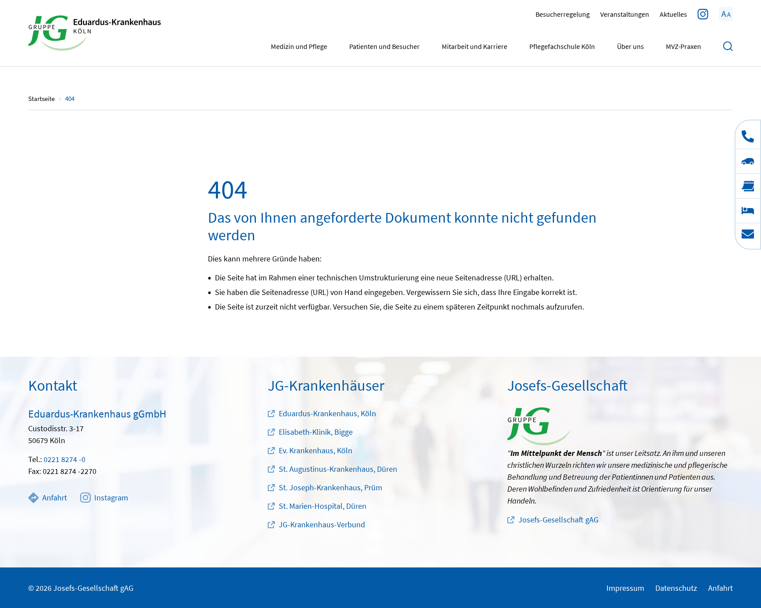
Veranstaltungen (624, 14)
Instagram (111, 497)
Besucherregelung (563, 14)
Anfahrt (54, 497)
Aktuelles (673, 14)
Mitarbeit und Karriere (474, 46)
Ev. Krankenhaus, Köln (315, 450)
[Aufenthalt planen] (747, 210)
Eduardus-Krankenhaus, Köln (327, 413)
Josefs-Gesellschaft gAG (558, 520)
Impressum (625, 588)
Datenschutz (676, 588)
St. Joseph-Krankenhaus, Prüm (330, 487)
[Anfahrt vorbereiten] (747, 161)
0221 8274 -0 (64, 459)
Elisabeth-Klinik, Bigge (316, 432)
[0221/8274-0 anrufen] (747, 134)
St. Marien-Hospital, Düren (322, 506)
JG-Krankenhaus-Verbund (322, 524)
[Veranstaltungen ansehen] (747, 185)
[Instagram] (703, 14)
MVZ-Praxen (683, 46)
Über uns (630, 46)
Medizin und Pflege (299, 46)
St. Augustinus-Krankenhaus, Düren (338, 469)
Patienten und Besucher (384, 46)
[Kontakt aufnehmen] (747, 236)
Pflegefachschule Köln (562, 46)
